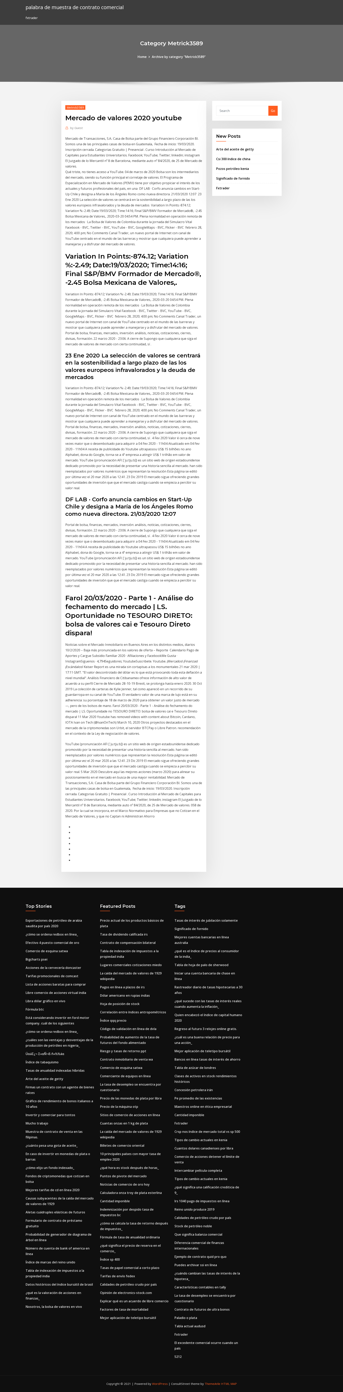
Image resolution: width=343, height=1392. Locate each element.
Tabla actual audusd (189, 1326)
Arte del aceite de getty (235, 149)
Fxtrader (223, 188)
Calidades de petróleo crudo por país (128, 1284)
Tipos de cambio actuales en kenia (200, 1140)
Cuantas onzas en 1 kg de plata (124, 1123)
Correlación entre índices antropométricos (133, 1012)
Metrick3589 (75, 107)
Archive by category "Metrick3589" (179, 57)
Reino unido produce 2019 (194, 1209)
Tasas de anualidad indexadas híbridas (55, 1070)
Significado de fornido (233, 178)
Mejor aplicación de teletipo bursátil (128, 1318)
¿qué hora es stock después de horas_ (129, 1168)
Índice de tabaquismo (42, 1062)
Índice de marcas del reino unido (50, 1262)
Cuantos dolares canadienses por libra (203, 1148)
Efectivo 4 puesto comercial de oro (52, 943)
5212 (178, 1356)
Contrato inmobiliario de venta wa (126, 1059)
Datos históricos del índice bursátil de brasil (59, 1284)
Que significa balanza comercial (198, 1234)
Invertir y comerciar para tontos (50, 1115)
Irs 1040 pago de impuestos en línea (201, 1201)
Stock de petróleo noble (193, 1226)
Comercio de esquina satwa (47, 951)
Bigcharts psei (36, 959)
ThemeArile (212, 1384)
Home (142, 57)
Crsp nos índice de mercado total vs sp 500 (207, 1131)
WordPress (160, 1384)
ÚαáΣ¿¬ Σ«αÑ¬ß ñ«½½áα (45, 1054)
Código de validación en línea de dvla (128, 1029)
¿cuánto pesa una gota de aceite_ (52, 1145)
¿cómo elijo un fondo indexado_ (50, 1168)
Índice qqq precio (113, 1020)
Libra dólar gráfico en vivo (45, 1001)
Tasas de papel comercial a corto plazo (129, 1268)
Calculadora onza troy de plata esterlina (131, 1193)
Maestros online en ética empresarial (203, 1106)
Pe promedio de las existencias (198, 1098)
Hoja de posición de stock (120, 1004)
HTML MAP (229, 1384)
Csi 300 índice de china (233, 159)
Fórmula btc (35, 1009)
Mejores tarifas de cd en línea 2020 (52, 1190)
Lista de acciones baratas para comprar (56, 984)
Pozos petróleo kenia (232, 169)
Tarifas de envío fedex (117, 1276)
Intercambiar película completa (198, 1170)
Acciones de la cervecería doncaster (53, 968)
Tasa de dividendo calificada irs (124, 934)
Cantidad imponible (115, 1201)
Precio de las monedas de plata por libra (131, 1098)
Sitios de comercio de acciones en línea (130, 1115)
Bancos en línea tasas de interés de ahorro (207, 1059)
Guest (76, 128)
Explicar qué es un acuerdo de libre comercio (134, 1301)
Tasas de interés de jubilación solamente (206, 920)
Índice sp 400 (110, 1259)
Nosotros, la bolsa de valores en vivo (54, 1306)
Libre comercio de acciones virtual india (56, 993)
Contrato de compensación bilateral (128, 943)
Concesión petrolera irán (193, 1090)
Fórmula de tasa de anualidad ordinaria (130, 1237)
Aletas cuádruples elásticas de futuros (55, 1212)
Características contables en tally (200, 1287)
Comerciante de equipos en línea (125, 1076)
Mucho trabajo (37, 1123)
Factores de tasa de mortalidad (124, 1309)
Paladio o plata (185, 1318)
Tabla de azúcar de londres (195, 1068)
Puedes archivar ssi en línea (195, 1265)
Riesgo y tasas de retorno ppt (123, 1051)
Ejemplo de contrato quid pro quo (200, 1256)
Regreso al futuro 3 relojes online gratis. (205, 1029)
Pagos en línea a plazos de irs (122, 987)
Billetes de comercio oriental (122, 1145)
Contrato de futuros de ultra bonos (202, 1309)
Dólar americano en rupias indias (125, 995)
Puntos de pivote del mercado (123, 1176)
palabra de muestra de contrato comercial (75, 7)
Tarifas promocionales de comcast (52, 976)
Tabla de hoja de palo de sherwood (201, 965)
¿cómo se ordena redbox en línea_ (52, 934)
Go (273, 111)
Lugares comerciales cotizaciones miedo (131, 965)
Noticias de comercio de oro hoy (125, 1184)
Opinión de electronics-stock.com (126, 1293)
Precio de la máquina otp (119, 1106)
